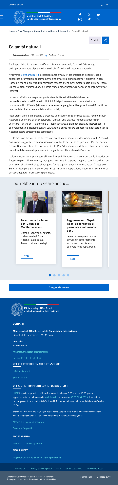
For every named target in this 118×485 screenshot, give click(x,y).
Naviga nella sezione (59, 287)
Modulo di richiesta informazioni (28, 422)
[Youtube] (97, 14)
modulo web (50, 397)
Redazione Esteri (95, 468)
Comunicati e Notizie (44, 31)
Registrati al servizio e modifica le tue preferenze (37, 457)
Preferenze (86, 477)
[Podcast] (88, 19)
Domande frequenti (22, 428)
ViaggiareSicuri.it (30, 75)
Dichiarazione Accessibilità (69, 468)
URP (16, 393)
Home (12, 31)
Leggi (26, 255)
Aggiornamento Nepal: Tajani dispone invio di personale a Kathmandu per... (81, 225)
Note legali (20, 468)
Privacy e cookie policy (41, 468)
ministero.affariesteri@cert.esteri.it (30, 351)
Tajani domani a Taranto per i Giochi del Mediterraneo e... (35, 223)
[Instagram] (79, 19)
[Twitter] (88, 14)
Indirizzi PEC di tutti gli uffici (27, 358)
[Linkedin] (97, 19)
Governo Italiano (16, 4)
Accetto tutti (104, 477)
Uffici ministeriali (21, 371)
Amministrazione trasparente (27, 443)
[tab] (50, 275)
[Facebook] (79, 14)
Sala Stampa (24, 31)
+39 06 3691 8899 (78, 397)
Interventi (63, 31)
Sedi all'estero (20, 377)
